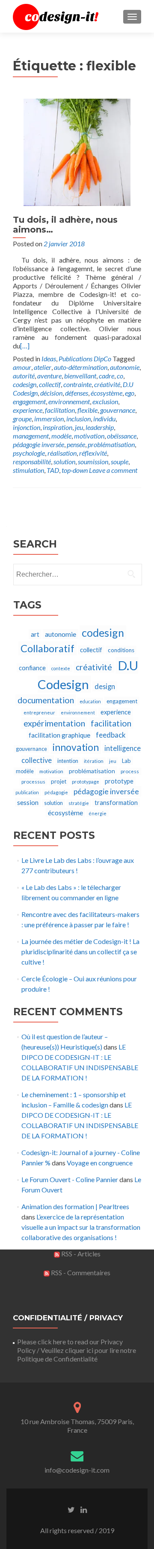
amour (22, 367)
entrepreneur (39, 712)
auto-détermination (80, 367)
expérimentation (54, 723)
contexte (60, 668)
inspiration (57, 427)
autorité (24, 376)
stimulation (28, 470)
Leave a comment (113, 470)
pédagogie (56, 792)
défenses (76, 393)
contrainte (77, 384)
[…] (25, 346)
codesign (24, 384)
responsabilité (32, 461)
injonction (26, 427)
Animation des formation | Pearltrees (75, 1206)
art (35, 634)
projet (58, 781)
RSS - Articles (80, 1253)
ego (129, 393)
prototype (119, 781)
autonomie (124, 367)
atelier (42, 367)
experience (27, 410)
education (90, 701)
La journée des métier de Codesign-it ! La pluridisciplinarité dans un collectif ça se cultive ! (80, 951)
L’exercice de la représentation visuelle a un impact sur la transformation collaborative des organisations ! (80, 1227)
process (130, 771)
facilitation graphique (59, 735)
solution (64, 461)
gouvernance (117, 410)
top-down (75, 470)
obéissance (121, 436)
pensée (76, 444)
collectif (50, 384)
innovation (76, 747)
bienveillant (80, 376)
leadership (100, 427)
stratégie (78, 803)
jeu (79, 427)
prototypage (85, 781)
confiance (32, 668)
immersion (49, 418)
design (105, 686)
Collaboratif (47, 648)
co (120, 376)
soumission (93, 461)
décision (51, 393)
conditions (121, 650)
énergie (98, 813)
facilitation (60, 410)
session (27, 802)
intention (67, 761)
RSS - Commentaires (80, 1272)
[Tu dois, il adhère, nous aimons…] (77, 151)
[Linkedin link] (83, 1509)
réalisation (62, 453)
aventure (49, 376)
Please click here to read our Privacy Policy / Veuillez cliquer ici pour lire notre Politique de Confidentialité (76, 1350)
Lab (126, 760)
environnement (69, 401)
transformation (116, 802)
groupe (22, 418)
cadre (106, 376)
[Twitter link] (71, 1509)
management (31, 436)
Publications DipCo (85, 358)
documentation (46, 700)
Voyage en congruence (100, 1163)
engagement (29, 401)
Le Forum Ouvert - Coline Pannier (69, 1179)
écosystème (106, 393)
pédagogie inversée (38, 444)
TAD (53, 470)
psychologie (29, 453)
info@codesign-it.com (77, 1470)
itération (94, 761)
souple (119, 461)
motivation (89, 436)
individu (104, 418)
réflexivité (93, 453)
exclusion (105, 401)
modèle (61, 436)
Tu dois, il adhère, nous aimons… (65, 225)
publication (27, 792)
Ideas (48, 358)
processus (33, 781)
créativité (107, 384)
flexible (87, 410)
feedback (111, 734)
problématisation (111, 444)
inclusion (78, 418)
